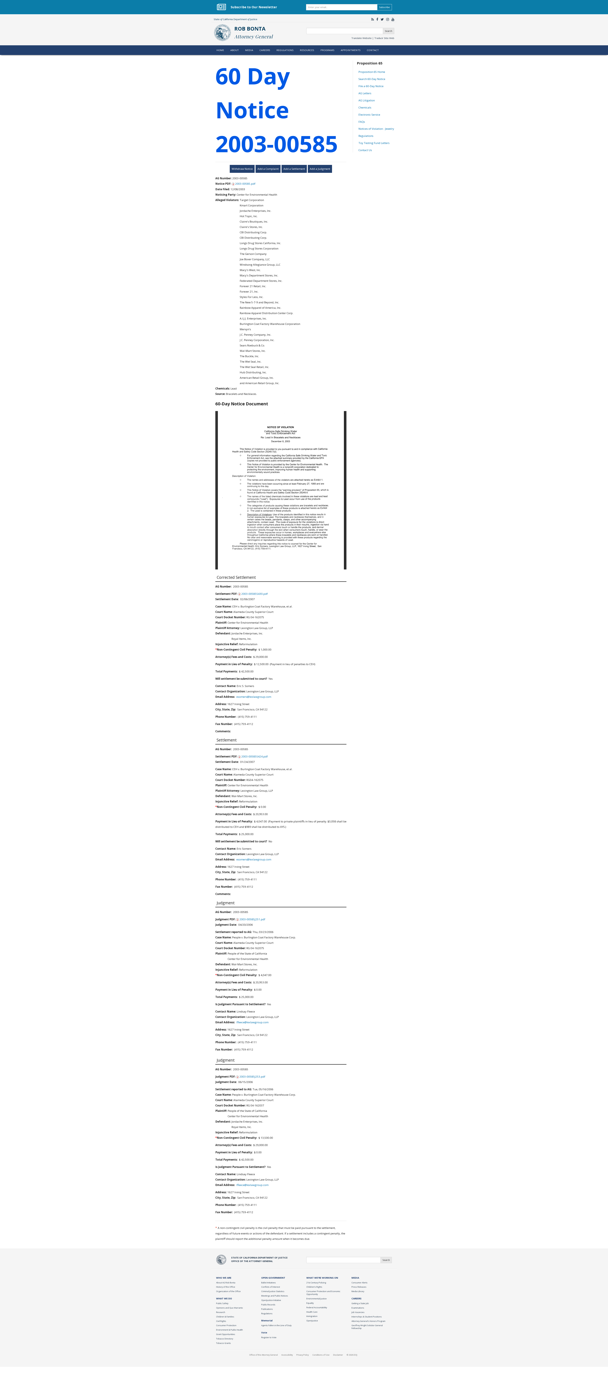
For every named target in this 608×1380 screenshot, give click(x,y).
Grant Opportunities (225, 1334)
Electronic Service (369, 114)
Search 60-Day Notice (371, 79)
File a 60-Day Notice (370, 86)
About (234, 50)
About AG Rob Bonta (225, 1282)
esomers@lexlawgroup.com (253, 697)
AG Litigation (366, 100)
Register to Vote (268, 1337)
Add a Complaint (268, 169)
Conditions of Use (320, 1354)
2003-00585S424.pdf (254, 756)
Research (220, 1312)
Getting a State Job (360, 1303)
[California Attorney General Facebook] (376, 19)
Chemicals (364, 107)
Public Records (268, 1304)
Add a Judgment (320, 169)
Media (249, 50)
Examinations (358, 1307)
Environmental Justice (316, 1298)
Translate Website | (372, 38)
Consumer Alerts (359, 1282)
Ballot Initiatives (268, 1282)
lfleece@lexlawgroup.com (252, 1022)
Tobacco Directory (224, 1338)
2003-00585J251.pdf (252, 919)
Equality (310, 1303)
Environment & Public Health (229, 1329)
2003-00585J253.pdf (252, 1076)
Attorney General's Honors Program (368, 1321)
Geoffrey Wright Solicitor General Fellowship (367, 1327)
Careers (265, 50)
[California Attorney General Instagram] (387, 19)
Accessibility (287, 1354)
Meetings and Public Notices (274, 1295)
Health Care (311, 1311)
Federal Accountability (316, 1307)
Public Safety (222, 1303)
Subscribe (384, 7)
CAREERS (356, 1298)
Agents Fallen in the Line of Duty (276, 1325)
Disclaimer (338, 1354)
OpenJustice (312, 1320)
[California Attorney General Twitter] (381, 19)
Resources (307, 50)
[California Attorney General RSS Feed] (372, 19)
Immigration (311, 1316)
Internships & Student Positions (367, 1316)
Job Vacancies (358, 1312)
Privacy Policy (302, 1354)
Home (220, 50)
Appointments (351, 50)
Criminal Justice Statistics (272, 1291)
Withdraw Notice (242, 169)
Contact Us (365, 150)
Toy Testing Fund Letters (374, 143)
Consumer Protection (226, 1325)
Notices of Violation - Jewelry (376, 129)
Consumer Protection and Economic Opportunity (323, 1293)
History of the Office (225, 1286)
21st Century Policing (316, 1282)
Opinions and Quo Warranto (229, 1307)
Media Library (358, 1291)
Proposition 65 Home (371, 72)
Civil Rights (221, 1321)
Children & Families (225, 1316)
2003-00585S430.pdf (254, 594)
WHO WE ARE (223, 1277)
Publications (267, 1309)
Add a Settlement (294, 169)
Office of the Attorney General (263, 1354)
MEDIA (355, 1277)
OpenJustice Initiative (271, 1300)
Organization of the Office (228, 1291)
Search (388, 30)
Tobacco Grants (223, 1343)
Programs (327, 50)
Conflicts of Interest (270, 1286)
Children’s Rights (314, 1286)
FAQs (361, 122)
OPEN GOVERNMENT (273, 1277)
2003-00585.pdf (245, 183)
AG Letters (364, 93)
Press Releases (359, 1286)
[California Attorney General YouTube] (392, 19)
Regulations (285, 50)
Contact (373, 50)
